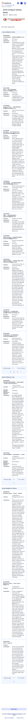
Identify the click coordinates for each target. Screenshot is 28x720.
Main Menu (14, 709)
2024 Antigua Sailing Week (9, 5)
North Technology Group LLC (15, 714)
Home (3, 5)
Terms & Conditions (9, 718)
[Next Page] (20, 371)
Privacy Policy (20, 718)
